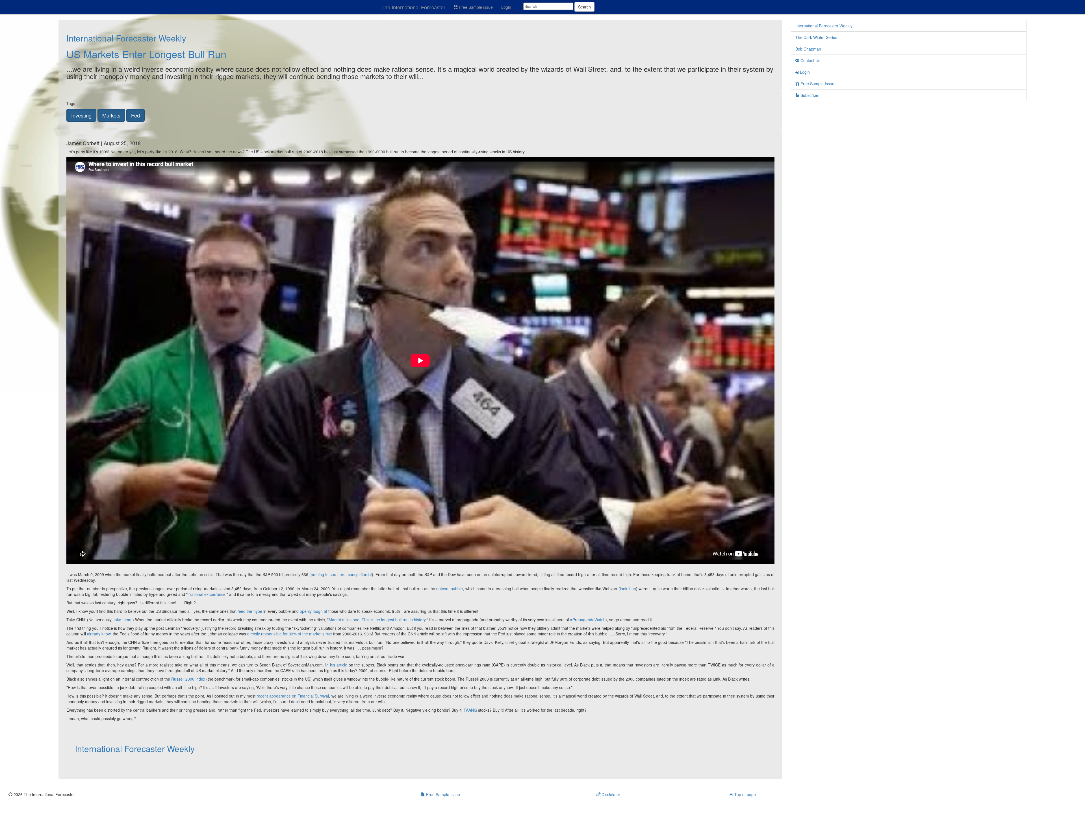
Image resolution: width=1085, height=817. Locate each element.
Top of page (744, 794)
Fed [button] (135, 115)
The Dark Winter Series (816, 37)
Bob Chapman (808, 49)
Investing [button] (81, 115)
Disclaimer (610, 794)
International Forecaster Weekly (126, 38)
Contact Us (809, 60)
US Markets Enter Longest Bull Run (146, 54)
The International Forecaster (413, 7)
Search (584, 7)
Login (506, 7)
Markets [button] (111, 115)
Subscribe (808, 95)
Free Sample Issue (475, 7)
